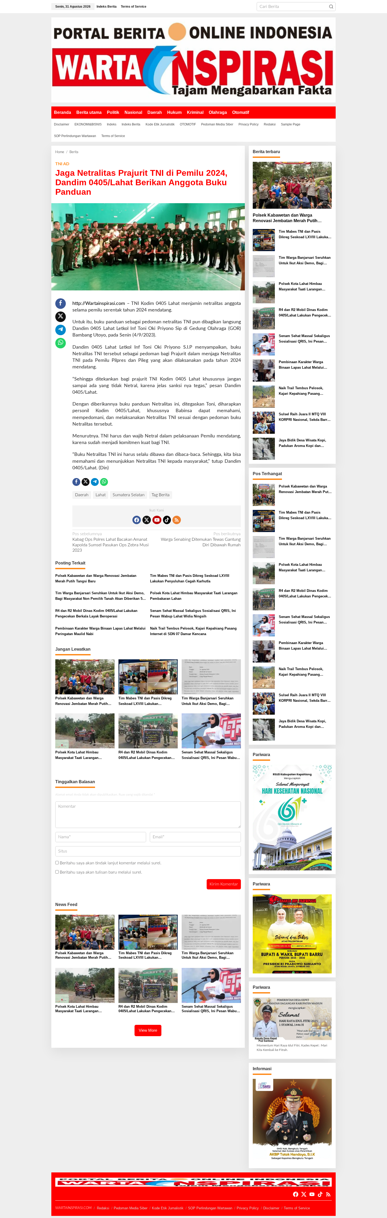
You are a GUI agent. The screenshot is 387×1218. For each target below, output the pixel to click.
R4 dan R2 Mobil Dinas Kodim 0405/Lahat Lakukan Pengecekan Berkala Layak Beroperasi (96, 613)
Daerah (81, 495)
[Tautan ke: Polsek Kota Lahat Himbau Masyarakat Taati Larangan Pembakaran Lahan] (264, 292)
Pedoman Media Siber (130, 1208)
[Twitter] (146, 520)
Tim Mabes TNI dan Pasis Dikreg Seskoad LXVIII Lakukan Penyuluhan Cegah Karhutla (189, 578)
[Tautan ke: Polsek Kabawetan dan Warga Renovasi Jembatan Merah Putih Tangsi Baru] (292, 185)
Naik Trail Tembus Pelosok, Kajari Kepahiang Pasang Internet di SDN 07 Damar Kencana (193, 631)
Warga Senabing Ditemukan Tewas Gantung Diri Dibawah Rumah (201, 539)
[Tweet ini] (60, 316)
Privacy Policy (248, 1208)
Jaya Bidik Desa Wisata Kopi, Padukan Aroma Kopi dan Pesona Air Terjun (302, 443)
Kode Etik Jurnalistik (167, 1208)
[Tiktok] (167, 520)
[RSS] (176, 520)
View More (148, 1030)
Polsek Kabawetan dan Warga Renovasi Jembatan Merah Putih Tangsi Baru (95, 578)
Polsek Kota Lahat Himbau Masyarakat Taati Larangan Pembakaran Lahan (193, 596)
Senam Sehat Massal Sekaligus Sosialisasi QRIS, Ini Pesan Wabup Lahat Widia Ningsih (193, 613)
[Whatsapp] (60, 343)
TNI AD (62, 164)
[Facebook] (136, 520)
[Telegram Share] (60, 330)
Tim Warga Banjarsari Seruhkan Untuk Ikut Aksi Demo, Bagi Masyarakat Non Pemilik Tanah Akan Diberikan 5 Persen (100, 596)
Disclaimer (271, 1208)
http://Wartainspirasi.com (98, 303)
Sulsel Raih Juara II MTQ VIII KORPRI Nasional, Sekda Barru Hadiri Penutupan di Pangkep (304, 417)
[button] (331, 6)
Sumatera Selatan (129, 495)
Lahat (101, 495)
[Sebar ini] (60, 303)
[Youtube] (156, 520)
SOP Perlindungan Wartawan (210, 1208)
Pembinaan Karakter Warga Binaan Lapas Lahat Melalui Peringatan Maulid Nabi (100, 631)
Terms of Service (297, 1208)
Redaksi (103, 1208)
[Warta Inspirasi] (193, 60)
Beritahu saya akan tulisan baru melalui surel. (101, 872)
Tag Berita (161, 495)
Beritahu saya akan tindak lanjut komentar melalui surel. (110, 863)
